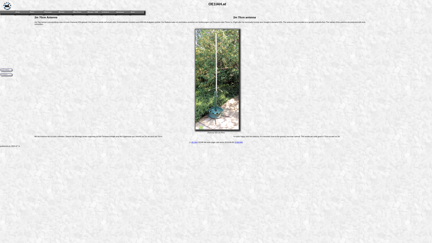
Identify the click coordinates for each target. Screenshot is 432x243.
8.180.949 (239, 142)
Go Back (4, 74)
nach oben (5, 70)
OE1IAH (194, 142)
